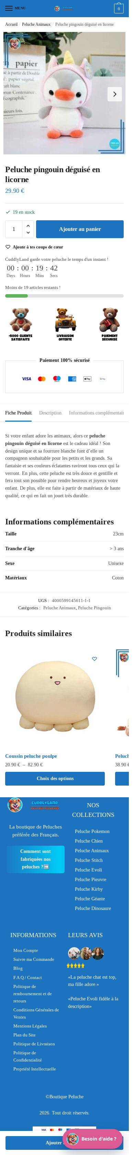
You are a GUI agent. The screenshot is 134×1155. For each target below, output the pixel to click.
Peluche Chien (89, 841)
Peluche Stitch (89, 860)
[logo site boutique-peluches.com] (64, 8)
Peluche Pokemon (92, 831)
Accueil (11, 24)
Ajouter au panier (80, 229)
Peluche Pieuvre (90, 879)
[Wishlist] (94, 659)
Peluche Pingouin (94, 607)
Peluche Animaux (36, 24)
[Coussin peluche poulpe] (55, 698)
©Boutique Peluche (64, 1096)
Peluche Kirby (89, 889)
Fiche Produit (18, 412)
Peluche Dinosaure (93, 908)
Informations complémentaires (98, 412)
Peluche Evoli (88, 870)
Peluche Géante (90, 898)
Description (50, 412)
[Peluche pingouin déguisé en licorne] (64, 94)
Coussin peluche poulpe (31, 756)
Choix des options (55, 778)
